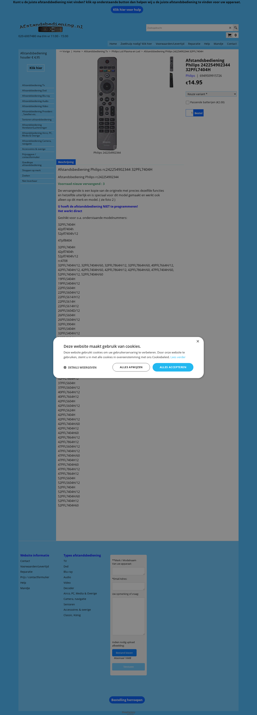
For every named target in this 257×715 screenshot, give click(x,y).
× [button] (197, 341)
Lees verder (178, 357)
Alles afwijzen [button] (131, 367)
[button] (80, 367)
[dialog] (128, 357)
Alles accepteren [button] (173, 367)
